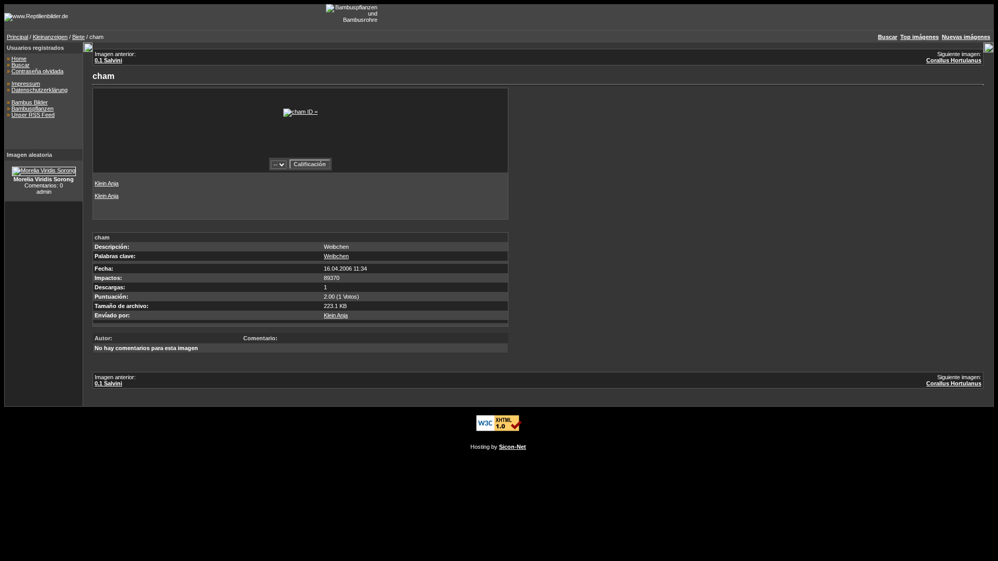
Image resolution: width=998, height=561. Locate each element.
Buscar (20, 65)
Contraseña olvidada (37, 71)
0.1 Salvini (108, 60)
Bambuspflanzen (32, 108)
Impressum (25, 84)
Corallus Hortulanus (953, 60)
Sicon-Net (512, 447)
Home (19, 59)
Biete (78, 37)
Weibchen (336, 256)
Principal (17, 37)
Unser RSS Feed (33, 115)
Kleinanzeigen (50, 37)
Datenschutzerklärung (39, 90)
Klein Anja (107, 183)
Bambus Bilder (29, 102)
